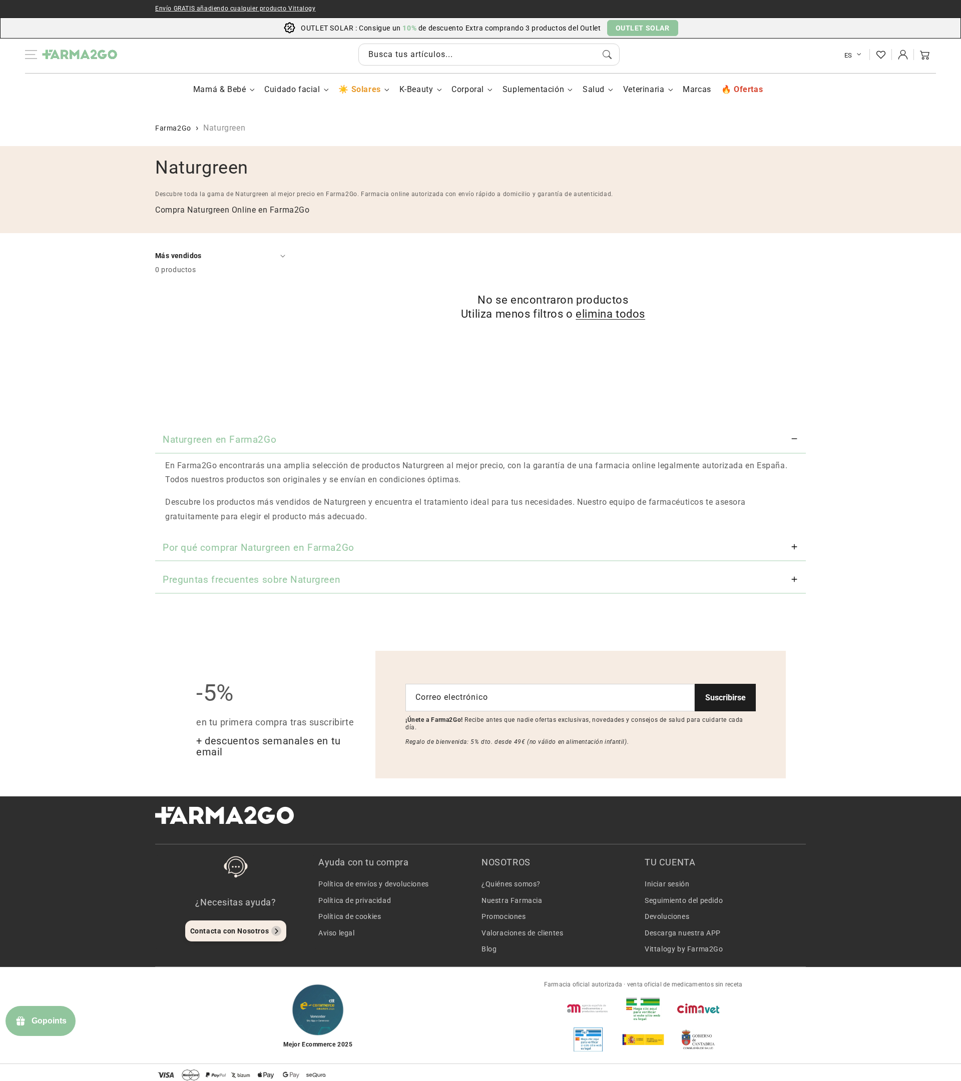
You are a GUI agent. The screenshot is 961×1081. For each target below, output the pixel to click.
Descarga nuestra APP (683, 933)
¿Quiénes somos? (511, 884)
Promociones (504, 916)
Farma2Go (173, 128)
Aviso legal (336, 933)
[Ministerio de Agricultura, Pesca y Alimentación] (643, 1039)
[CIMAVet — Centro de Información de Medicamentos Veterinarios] (698, 1008)
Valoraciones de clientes (522, 933)
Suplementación (533, 89)
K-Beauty (416, 89)
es (848, 55)
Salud (594, 89)
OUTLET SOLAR (643, 28)
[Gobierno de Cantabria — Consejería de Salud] (698, 1039)
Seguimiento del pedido (684, 900)
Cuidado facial (292, 89)
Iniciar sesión (667, 884)
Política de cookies (349, 916)
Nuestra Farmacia (512, 900)
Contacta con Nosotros (229, 931)
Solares (365, 89)
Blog (489, 949)
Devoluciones (667, 916)
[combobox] (489, 55)
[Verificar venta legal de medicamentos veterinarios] (588, 1039)
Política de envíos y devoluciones (373, 884)
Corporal (467, 89)
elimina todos (610, 314)
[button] (925, 55)
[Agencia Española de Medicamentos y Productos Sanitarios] (588, 1008)
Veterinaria (644, 89)
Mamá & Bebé (219, 89)
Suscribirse (725, 697)
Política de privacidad (354, 900)
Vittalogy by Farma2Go (684, 949)
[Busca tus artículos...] (607, 54)
